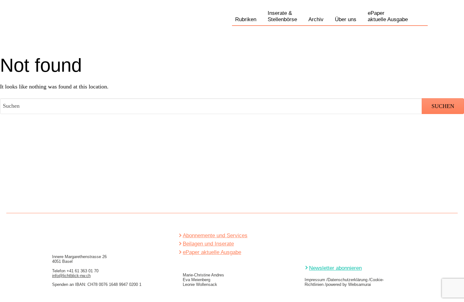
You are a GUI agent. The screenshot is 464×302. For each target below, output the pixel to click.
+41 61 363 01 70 (82, 271)
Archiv (316, 19)
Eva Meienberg (196, 279)
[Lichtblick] (64, 26)
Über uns (345, 19)
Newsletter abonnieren (335, 268)
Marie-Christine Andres (203, 275)
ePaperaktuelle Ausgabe (388, 16)
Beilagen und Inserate (208, 244)
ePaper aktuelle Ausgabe (212, 252)
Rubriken (245, 19)
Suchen (423, 18)
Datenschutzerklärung (347, 279)
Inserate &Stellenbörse (282, 16)
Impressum (315, 279)
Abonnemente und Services (215, 236)
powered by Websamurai (348, 284)
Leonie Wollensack (200, 284)
